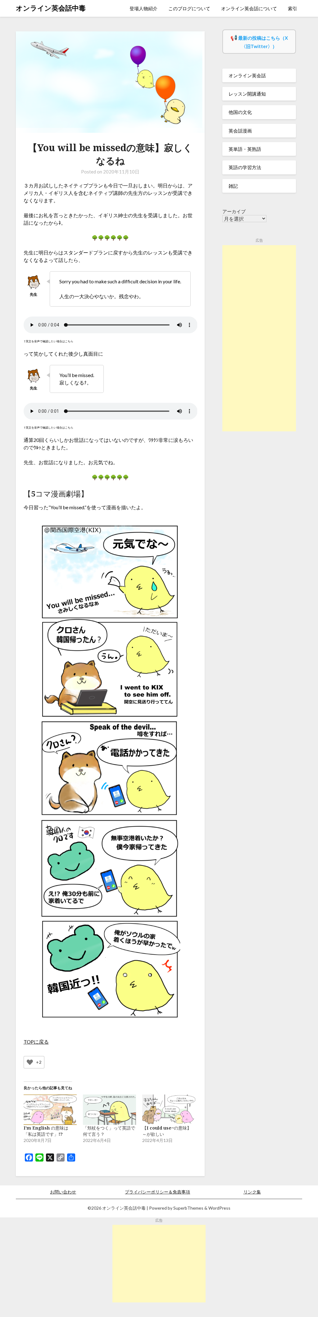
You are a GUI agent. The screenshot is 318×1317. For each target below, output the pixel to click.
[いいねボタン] (29, 1062)
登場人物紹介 (143, 8)
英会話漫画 (240, 130)
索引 (292, 8)
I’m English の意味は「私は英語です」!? (46, 1131)
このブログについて (189, 8)
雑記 (233, 186)
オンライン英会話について (249, 8)
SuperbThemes (188, 1208)
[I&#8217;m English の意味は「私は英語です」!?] (50, 1110)
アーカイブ (234, 211)
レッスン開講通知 (247, 94)
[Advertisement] (259, 338)
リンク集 (252, 1191)
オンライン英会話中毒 (51, 8)
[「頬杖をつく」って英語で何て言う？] (109, 1110)
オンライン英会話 (247, 75)
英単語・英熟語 (245, 149)
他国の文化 (240, 112)
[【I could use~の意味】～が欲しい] (168, 1110)
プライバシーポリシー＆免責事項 (157, 1191)
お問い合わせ (63, 1191)
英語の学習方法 (245, 167)
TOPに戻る (36, 1042)
